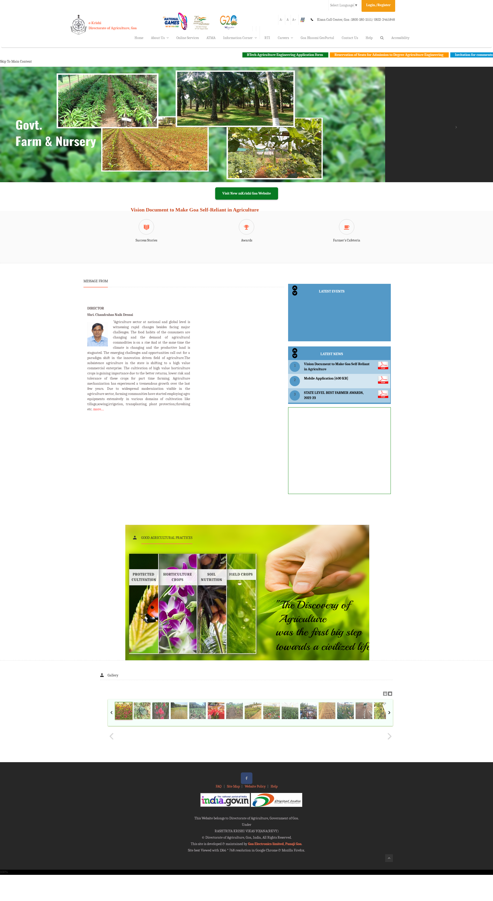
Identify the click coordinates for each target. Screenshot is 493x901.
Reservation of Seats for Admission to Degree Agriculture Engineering (351, 55)
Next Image (389, 736)
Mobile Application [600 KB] (326, 378)
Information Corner (238, 38)
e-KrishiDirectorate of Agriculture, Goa (113, 25)
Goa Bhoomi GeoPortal (317, 38)
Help (369, 38)
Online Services (187, 38)
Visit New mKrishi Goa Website (246, 193)
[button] (37, 130)
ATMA (210, 38)
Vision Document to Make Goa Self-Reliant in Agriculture (195, 209)
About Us (158, 38)
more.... (98, 409)
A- (281, 19)
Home (139, 38)
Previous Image (111, 736)
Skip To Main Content (16, 61)
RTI (267, 38)
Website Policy (255, 786)
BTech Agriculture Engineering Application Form (247, 55)
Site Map (233, 786)
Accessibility (400, 38)
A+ (294, 19)
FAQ (219, 786)
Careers (283, 38)
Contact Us (350, 38)
